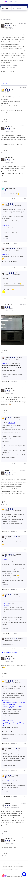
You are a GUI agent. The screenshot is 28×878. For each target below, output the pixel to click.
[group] (3, 67)
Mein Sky (3, 863)
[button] (3, 199)
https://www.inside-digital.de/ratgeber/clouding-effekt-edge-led (13, 723)
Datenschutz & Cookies (18, 866)
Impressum (3, 871)
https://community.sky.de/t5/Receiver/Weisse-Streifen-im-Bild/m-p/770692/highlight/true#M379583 (13, 704)
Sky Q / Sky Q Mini (7, 19)
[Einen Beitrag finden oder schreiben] (24, 8)
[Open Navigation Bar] (2, 2)
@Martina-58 (5, 225)
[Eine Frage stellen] (24, 874)
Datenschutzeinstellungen (7, 869)
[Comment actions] (26, 94)
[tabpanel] (14, 472)
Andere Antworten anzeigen (9, 652)
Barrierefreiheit (18, 863)
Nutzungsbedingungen (6, 866)
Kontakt (16, 869)
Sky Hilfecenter (10, 863)
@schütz (6, 603)
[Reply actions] (25, 191)
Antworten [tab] (5, 84)
